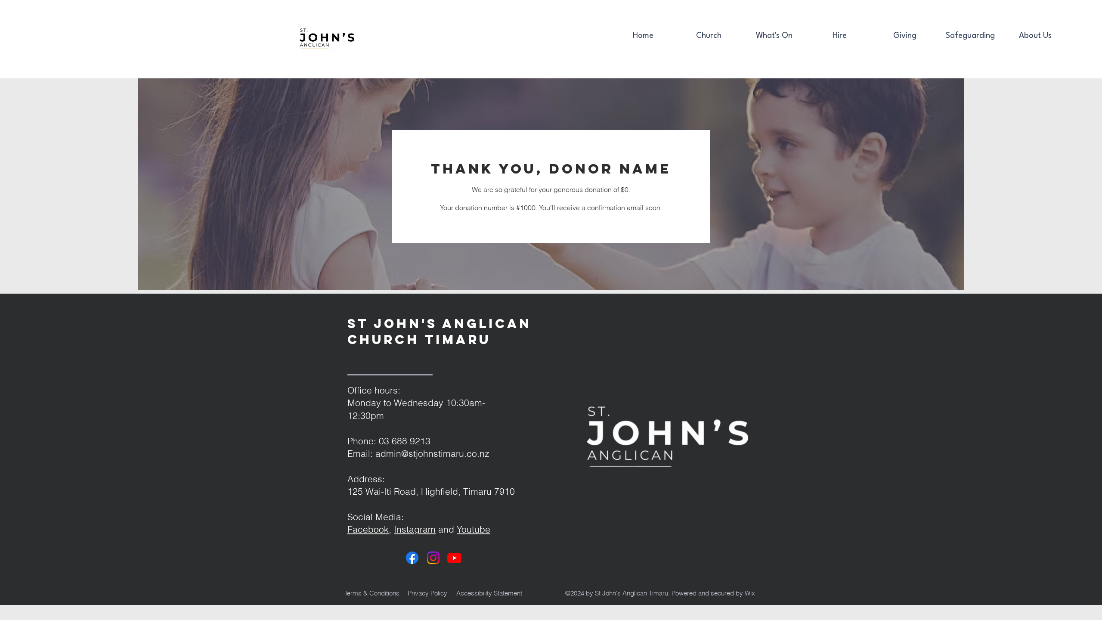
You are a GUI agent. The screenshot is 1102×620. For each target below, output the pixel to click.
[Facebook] (412, 557)
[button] (708, 36)
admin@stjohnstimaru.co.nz (432, 453)
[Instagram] (433, 557)
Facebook (368, 529)
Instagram (415, 529)
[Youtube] (454, 557)
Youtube (473, 529)
